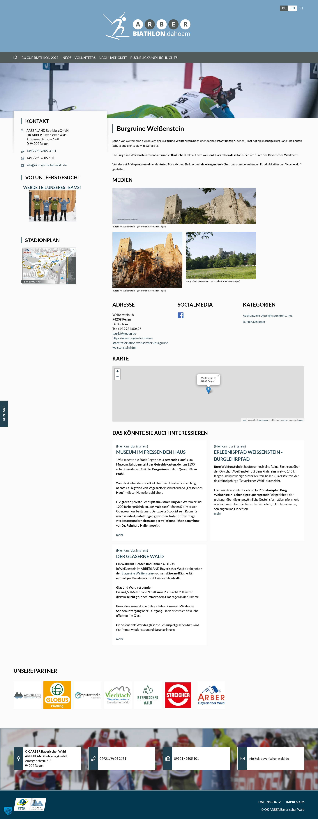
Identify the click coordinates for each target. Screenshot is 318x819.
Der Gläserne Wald (140, 556)
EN (293, 8)
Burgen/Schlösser (254, 321)
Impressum (295, 802)
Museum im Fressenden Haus (151, 452)
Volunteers (85, 58)
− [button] (117, 376)
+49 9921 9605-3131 (41, 151)
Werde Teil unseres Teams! (51, 187)
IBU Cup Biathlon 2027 (39, 58)
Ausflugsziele (251, 315)
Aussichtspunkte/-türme (276, 315)
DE (284, 8)
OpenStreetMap (263, 420)
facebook (183, 315)
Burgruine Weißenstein (137, 573)
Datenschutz (269, 802)
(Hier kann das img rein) (132, 446)
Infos (66, 58)
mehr (119, 535)
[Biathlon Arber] (147, 26)
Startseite (15, 57)
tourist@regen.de (124, 333)
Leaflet (244, 420)
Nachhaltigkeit (113, 58)
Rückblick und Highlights (154, 58)
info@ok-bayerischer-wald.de (46, 165)
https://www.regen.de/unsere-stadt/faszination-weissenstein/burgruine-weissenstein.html (140, 342)
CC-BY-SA (284, 420)
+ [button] (117, 371)
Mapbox (300, 420)
